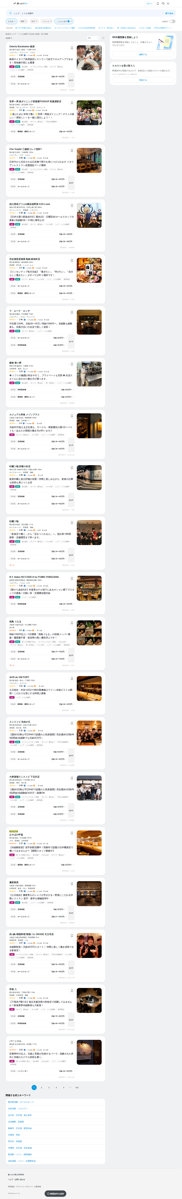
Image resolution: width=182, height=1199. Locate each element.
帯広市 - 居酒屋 (15, 1141)
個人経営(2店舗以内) (43, 27)
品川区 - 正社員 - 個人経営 (20, 1115)
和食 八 (13, 989)
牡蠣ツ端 (13, 521)
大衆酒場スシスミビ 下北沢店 (24, 776)
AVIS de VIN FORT (19, 677)
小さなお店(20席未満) (86, 27)
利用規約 (11, 1186)
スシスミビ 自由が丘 (19, 721)
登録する (143, 79)
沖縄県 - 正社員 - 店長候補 (20, 1147)
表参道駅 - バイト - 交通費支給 (22, 1160)
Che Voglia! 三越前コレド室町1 (25, 149)
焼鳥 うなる (15, 621)
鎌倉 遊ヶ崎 (15, 362)
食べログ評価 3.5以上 (23, 27)
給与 (33, 21)
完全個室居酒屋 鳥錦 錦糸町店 (24, 259)
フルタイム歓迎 (145, 27)
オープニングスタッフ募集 (64, 27)
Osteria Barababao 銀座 (22, 46)
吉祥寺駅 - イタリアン (18, 1108)
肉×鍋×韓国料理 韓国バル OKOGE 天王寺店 (31, 934)
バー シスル (15, 1041)
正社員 (10, 21)
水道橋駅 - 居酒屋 (16, 1121)
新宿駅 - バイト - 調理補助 (20, 1154)
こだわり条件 (63, 21)
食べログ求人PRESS (16, 1174)
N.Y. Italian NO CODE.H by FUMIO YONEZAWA (34, 576)
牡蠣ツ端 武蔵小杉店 (19, 466)
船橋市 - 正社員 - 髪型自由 (20, 1128)
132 (76, 1087)
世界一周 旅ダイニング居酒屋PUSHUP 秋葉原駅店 (35, 101)
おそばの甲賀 (16, 834)
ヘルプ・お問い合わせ (16, 1179)
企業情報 (37, 1186)
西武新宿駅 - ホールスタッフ (21, 1101)
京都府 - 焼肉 (14, 1134)
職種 (22, 21)
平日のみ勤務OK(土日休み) (164, 27)
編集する (143, 54)
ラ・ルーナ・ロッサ (19, 310)
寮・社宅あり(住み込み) (126, 27)
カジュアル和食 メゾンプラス (24, 414)
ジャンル (45, 21)
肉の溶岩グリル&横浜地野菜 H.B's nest (29, 204)
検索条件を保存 (57, 1193)
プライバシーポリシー (24, 1186)
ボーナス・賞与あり (106, 27)
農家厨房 (13, 882)
